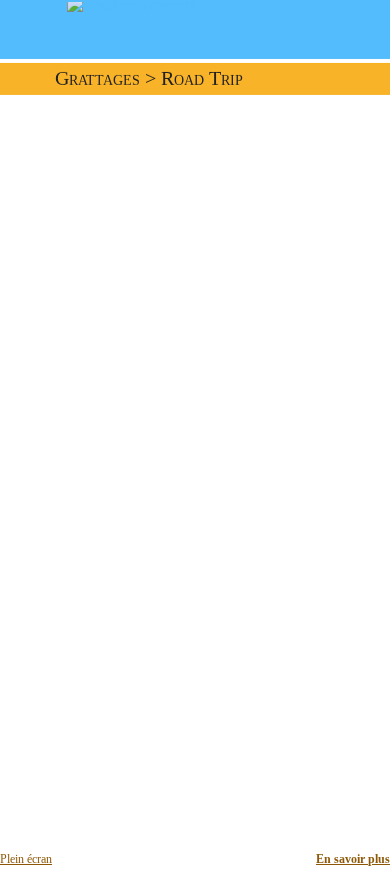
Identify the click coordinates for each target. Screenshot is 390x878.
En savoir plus (353, 859)
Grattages (97, 78)
